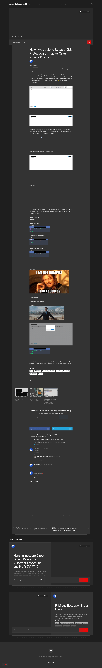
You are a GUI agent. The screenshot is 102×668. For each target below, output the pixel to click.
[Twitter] (51, 662)
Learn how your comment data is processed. (59, 516)
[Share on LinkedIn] (21, 36)
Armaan (57, 209)
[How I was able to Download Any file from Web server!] (36, 392)
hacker (35, 448)
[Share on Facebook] (15, 36)
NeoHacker (36, 464)
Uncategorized (16, 42)
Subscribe (63, 417)
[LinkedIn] (49, 662)
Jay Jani (35, 67)
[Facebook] (53, 662)
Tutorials (26, 580)
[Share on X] (12, 36)
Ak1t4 (69, 209)
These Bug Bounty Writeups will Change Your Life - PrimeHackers (48, 439)
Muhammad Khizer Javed (43, 456)
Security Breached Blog (19, 4)
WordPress (50, 658)
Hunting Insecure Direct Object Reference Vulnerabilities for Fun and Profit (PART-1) (29, 561)
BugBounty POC (19, 580)
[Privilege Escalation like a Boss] (21, 392)
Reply (35, 446)
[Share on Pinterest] (18, 36)
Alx (59, 658)
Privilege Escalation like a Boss (71, 607)
